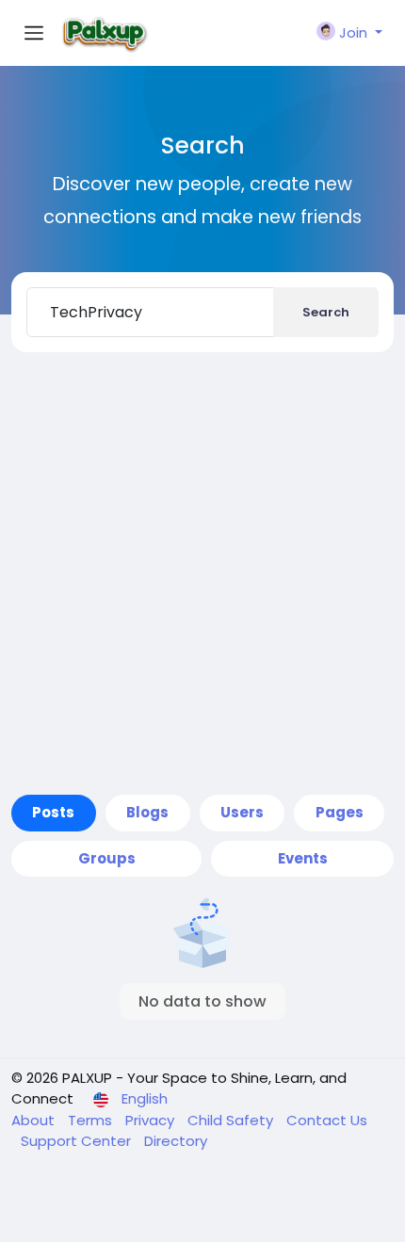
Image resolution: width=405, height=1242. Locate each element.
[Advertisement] (202, 582)
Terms (92, 1120)
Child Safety (232, 1120)
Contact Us (326, 1120)
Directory (175, 1141)
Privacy (151, 1120)
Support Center (78, 1141)
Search (325, 312)
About (34, 1120)
